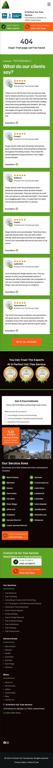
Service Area (10, 686)
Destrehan (9, 656)
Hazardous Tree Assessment (17, 607)
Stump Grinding (11, 614)
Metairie (8, 650)
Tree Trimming (11, 596)
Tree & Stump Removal (14, 617)
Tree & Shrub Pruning (13, 620)
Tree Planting (10, 627)
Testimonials (10, 692)
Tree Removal (10, 593)
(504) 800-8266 (13, 712)
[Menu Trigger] (49, 4)
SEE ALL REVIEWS (27, 341)
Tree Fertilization (12, 624)
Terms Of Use (33, 762)
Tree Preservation (12, 631)
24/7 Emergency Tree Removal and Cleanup (23, 603)
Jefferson (8, 667)
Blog (7, 696)
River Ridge (9, 663)
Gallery (8, 689)
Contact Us (9, 699)
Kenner (8, 653)
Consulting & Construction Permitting (20, 600)
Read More (10, 123)
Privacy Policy (20, 762)
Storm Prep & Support (14, 610)
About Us (9, 682)
